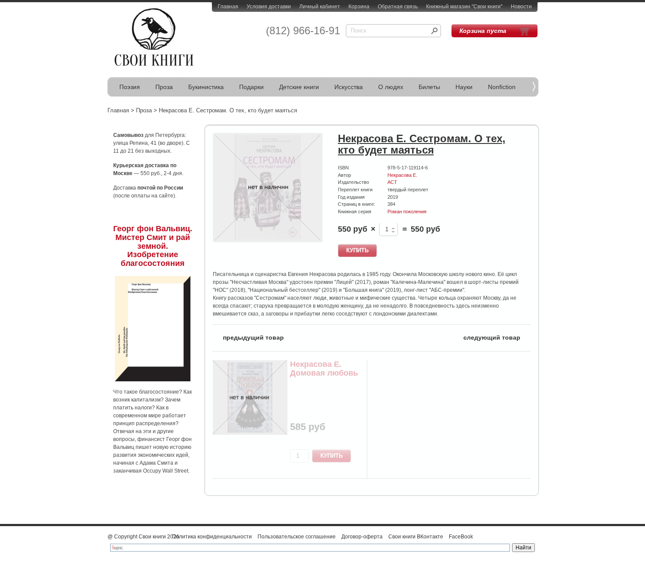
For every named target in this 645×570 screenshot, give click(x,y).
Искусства (348, 86)
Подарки (251, 86)
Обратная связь (398, 7)
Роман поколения (406, 211)
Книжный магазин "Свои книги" (464, 7)
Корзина (358, 7)
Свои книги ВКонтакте (415, 537)
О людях (390, 86)
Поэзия (129, 86)
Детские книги (299, 86)
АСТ (392, 182)
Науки (464, 86)
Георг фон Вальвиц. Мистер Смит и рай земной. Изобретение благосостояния (152, 246)
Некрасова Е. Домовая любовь (324, 368)
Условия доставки (269, 7)
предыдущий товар (248, 337)
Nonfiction (502, 86)
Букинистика (206, 86)
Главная (228, 7)
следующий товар (496, 337)
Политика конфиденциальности (212, 537)
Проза (164, 86)
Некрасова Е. (402, 175)
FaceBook (461, 537)
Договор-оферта (362, 537)
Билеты (429, 86)
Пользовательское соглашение (297, 537)
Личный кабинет (319, 7)
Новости (521, 7)
